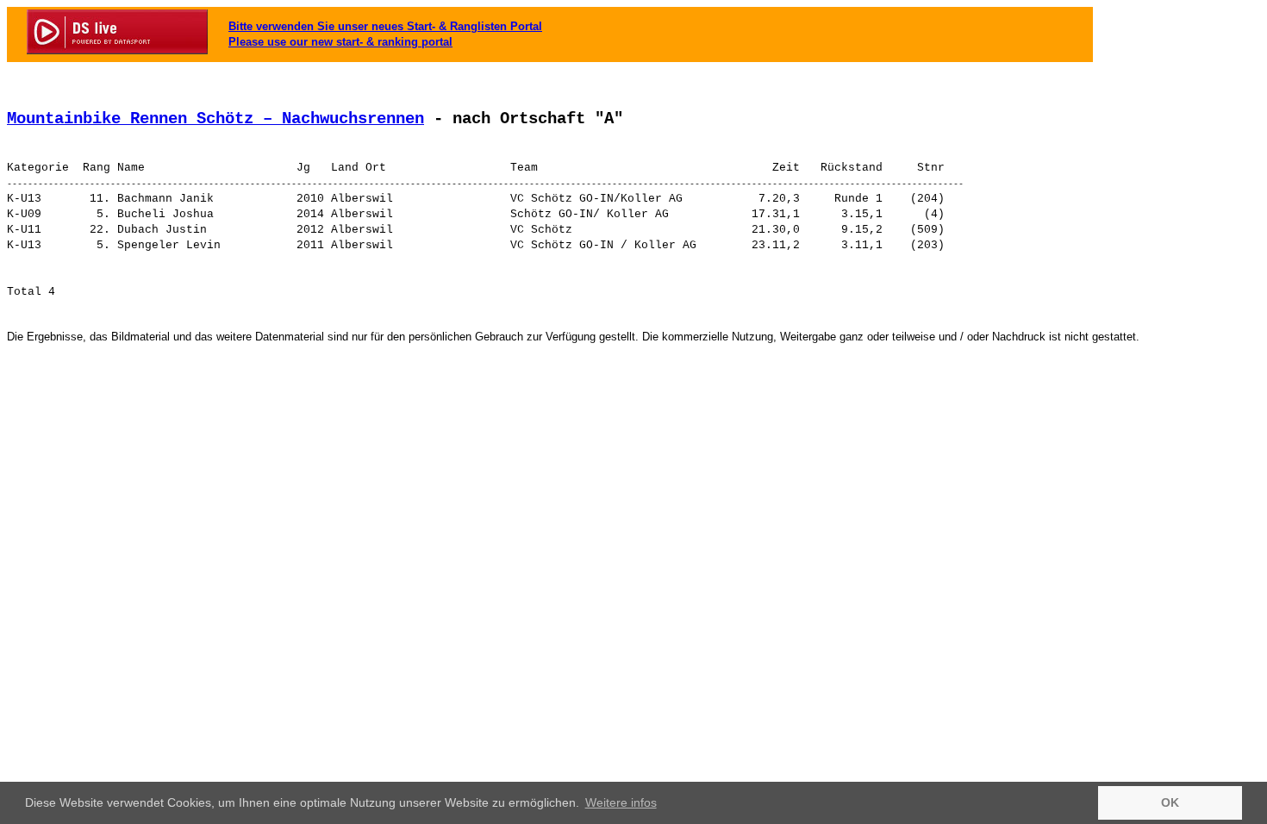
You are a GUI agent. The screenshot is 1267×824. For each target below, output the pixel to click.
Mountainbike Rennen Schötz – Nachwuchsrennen (215, 118)
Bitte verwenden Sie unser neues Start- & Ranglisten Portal (385, 26)
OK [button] (1170, 802)
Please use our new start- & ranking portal (340, 41)
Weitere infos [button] (621, 802)
